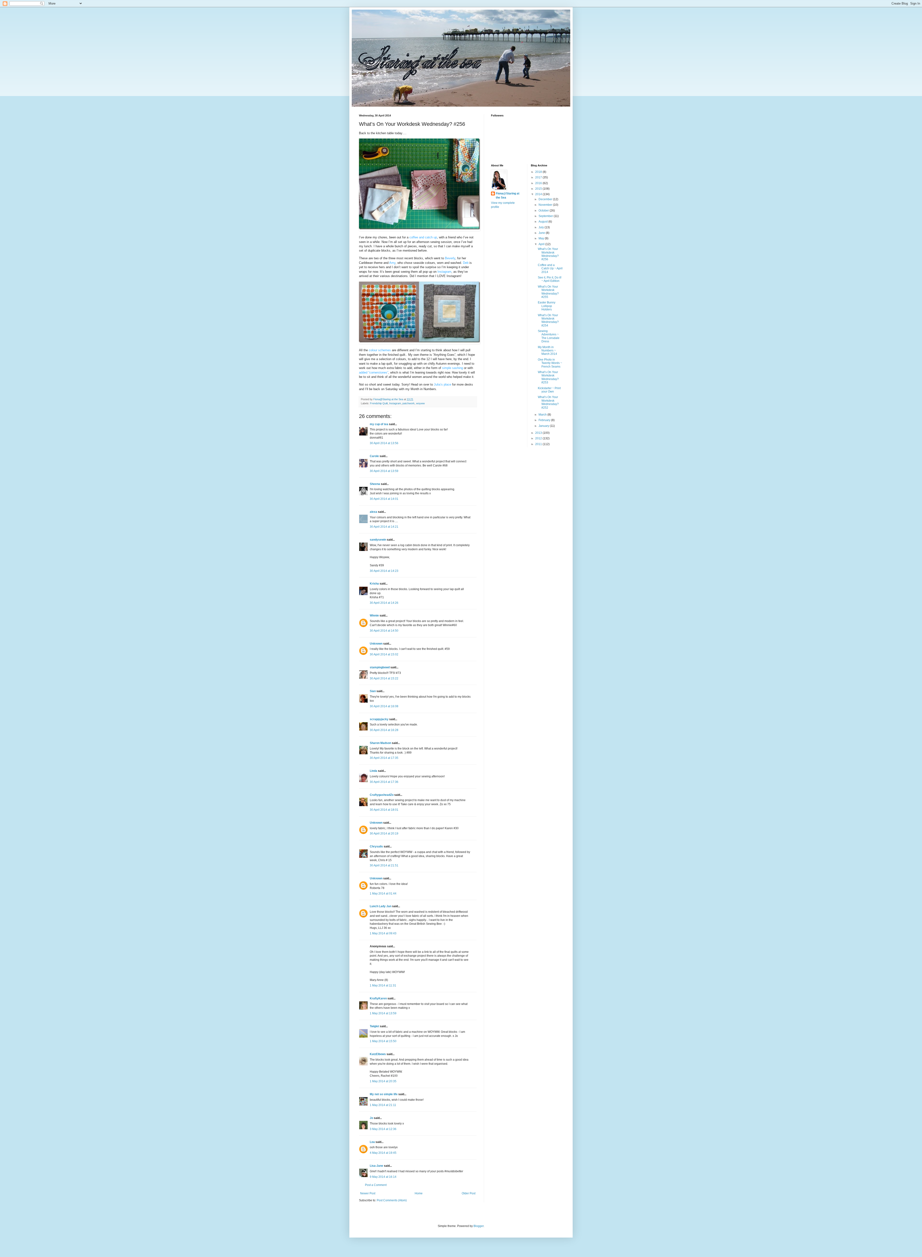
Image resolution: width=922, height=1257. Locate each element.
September (546, 216)
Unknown (376, 643)
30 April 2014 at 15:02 (384, 654)
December (546, 199)
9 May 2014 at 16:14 (383, 1176)
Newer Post (367, 1193)
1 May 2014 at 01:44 (383, 893)
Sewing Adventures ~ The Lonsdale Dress (548, 336)
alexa (373, 512)
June (542, 233)
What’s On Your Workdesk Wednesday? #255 (548, 292)
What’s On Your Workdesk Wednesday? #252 (548, 402)
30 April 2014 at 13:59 (384, 471)
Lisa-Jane (376, 1165)
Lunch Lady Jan (380, 906)
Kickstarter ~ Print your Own (549, 390)
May (542, 238)
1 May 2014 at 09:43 (383, 933)
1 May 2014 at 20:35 (383, 1081)
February (545, 420)
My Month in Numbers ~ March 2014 (547, 350)
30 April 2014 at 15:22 (384, 678)
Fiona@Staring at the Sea (507, 195)
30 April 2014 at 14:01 (384, 499)
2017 (539, 177)
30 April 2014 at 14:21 (384, 526)
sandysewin (378, 539)
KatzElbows (378, 1054)
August (543, 221)
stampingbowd (380, 667)
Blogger (478, 1226)
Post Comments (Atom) (392, 1200)
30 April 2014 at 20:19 (384, 833)
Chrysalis (376, 846)
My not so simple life (384, 1094)
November (546, 204)
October (544, 210)
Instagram (395, 403)
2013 (539, 433)
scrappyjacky (379, 719)
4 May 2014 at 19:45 (383, 1152)
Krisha (374, 583)
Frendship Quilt (379, 403)
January (544, 426)
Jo (371, 1118)
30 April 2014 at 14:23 (384, 571)
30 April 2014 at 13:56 (384, 443)
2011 (539, 444)
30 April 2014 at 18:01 (384, 809)
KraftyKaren (378, 998)
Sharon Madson (380, 743)
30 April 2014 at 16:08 (384, 706)
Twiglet (374, 1026)
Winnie (374, 615)
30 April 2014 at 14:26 (384, 602)
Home (419, 1193)
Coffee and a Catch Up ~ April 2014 (550, 268)
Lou (372, 1142)
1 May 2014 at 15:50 (383, 1041)
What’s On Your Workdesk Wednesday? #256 (548, 254)
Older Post (468, 1193)
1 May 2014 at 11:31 (383, 985)
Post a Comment (376, 1185)
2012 (539, 438)
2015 (539, 188)
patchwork (408, 403)
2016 (539, 183)
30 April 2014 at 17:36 (384, 782)
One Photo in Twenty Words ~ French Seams (550, 363)
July (542, 227)
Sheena (375, 484)
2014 (539, 194)
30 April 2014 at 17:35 (384, 758)
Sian (373, 691)
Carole (374, 456)
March (543, 414)
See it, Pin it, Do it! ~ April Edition (549, 279)
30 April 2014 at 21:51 (384, 865)
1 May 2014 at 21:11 (383, 1105)
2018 (539, 172)
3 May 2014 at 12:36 (383, 1129)
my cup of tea (379, 424)
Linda (373, 771)
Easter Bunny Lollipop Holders (546, 306)
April (542, 244)
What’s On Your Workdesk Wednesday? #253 (548, 377)
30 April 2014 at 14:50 (384, 630)
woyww (420, 403)
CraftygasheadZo (382, 795)
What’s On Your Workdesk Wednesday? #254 (548, 320)
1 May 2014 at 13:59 (383, 1013)
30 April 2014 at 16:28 (384, 730)
